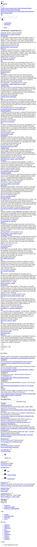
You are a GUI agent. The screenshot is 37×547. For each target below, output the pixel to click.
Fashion (19, 8)
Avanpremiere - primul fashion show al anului (13, 84)
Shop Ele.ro (4, 499)
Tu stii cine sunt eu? (6, 246)
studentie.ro (7, 531)
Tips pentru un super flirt (7, 59)
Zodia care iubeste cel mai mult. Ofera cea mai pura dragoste (17, 485)
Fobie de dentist (11, 475)
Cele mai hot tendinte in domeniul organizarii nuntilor (15, 208)
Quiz (15, 11)
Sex (2, 61)
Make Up (3, 48)
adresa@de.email (21, 401)
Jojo (8, 471)
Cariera (3, 8)
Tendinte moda (5, 85)
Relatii (7, 10)
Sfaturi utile (4, 185)
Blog (23, 11)
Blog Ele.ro (4, 462)
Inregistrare (7, 24)
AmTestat (27, 11)
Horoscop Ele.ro (5, 488)
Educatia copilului (5, 110)
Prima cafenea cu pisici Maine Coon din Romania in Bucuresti (18, 358)
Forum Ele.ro (4, 482)
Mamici (30, 8)
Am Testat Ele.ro (5, 449)
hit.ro (5, 529)
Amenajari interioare (6, 235)
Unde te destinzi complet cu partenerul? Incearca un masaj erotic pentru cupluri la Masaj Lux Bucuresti (18, 394)
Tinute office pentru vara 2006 (9, 146)
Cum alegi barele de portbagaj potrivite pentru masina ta (16, 363)
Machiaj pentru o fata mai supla (9, 47)
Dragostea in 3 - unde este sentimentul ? (11, 308)
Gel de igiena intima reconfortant (9, 447)
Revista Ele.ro (4, 438)
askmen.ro (7, 526)
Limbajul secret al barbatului (8, 96)
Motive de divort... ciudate (8, 283)
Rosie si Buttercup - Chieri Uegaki (10, 496)
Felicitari (19, 11)
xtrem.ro (6, 532)
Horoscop (3, 11)
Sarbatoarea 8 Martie (6, 465)
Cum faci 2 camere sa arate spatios (10, 183)
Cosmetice (3, 160)
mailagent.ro (7, 534)
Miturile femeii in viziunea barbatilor (10, 34)
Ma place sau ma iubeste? (8, 121)
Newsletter (7, 517)
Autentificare (7, 23)
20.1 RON (3, 500)
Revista (5, 4)
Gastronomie (10, 11)
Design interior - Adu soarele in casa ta (11, 233)
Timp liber (17, 10)
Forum (32, 11)
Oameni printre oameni (7, 134)
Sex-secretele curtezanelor (8, 271)
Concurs (6, 13)
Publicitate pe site (9, 516)
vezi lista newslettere (6, 405)
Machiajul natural (5, 71)
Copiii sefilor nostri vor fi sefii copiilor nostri (13, 109)
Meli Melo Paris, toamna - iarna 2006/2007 (12, 159)
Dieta (15, 8)
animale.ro (7, 525)
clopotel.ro (7, 539)
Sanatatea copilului (6, 173)
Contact (6, 514)
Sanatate (11, 10)
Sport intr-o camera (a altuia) (8, 320)
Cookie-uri (7, 505)
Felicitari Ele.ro (5, 467)
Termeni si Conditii (9, 507)
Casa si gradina (9, 8)
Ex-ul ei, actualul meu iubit (8, 196)
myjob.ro (6, 536)
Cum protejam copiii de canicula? (10, 171)
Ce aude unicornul (6, 451)
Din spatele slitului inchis (7, 258)
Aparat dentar (11, 478)
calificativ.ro (7, 528)
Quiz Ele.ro (4, 444)
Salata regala (4, 491)
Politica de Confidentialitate (11, 508)
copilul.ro (6, 537)
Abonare (3, 403)
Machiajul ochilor (5, 333)
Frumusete (25, 8)
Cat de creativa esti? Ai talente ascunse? (11, 441)
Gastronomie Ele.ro (6, 493)
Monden (3, 10)
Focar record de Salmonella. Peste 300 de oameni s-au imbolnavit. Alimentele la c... (15, 423)
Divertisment (4, 36)
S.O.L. (6, 519)
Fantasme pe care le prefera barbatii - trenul (12, 295)
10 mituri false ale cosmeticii (8, 221)
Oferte (10, 13)
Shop (2, 13)
